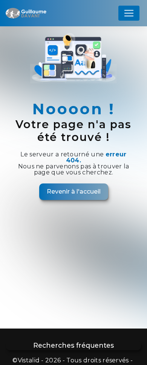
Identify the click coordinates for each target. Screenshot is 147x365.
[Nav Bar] (128, 13)
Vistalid (29, 360)
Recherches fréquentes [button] (73, 345)
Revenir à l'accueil (74, 191)
